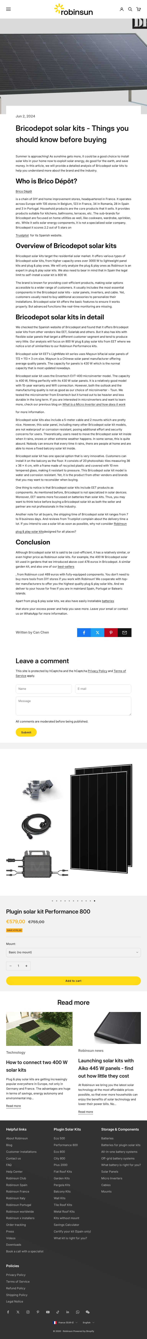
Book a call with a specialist (24, 1251)
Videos (11, 1238)
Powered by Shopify (83, 1331)
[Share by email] (124, 632)
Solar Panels (109, 1171)
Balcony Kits (62, 1191)
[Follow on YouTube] (48, 1312)
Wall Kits (59, 1198)
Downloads (13, 1244)
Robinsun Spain (16, 1185)
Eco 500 (59, 1138)
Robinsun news (91, 1051)
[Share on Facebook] (84, 632)
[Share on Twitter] (97, 632)
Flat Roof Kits (63, 1171)
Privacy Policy (97, 671)
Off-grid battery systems (118, 1158)
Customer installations (21, 1152)
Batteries (107, 1138)
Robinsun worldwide (20, 1211)
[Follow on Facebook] (8, 1312)
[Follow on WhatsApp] (78, 1312)
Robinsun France (17, 1191)
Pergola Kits (62, 1185)
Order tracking (16, 1225)
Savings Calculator (66, 1225)
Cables (106, 1185)
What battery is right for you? (121, 1165)
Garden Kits (62, 1178)
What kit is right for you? (70, 1238)
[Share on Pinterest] (111, 632)
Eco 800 (59, 1152)
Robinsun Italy (15, 1198)
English (87, 1322)
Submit (26, 732)
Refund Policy (15, 1288)
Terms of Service (18, 1281)
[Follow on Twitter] (18, 1312)
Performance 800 (66, 1145)
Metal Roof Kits (64, 1211)
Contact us (13, 1158)
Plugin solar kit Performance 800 (48, 911)
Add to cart (73, 980)
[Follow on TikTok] (58, 1312)
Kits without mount (66, 1218)
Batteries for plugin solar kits (120, 1145)
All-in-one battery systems (119, 1152)
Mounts (106, 1191)
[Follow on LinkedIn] (68, 1312)
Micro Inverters (111, 1178)
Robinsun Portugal (18, 1205)
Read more (13, 1106)
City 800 (59, 1158)
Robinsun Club (16, 1178)
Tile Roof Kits (63, 1205)
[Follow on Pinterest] (38, 1312)
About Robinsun (17, 1138)
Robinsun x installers (20, 1218)
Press (10, 1231)
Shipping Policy (16, 1295)
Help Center (14, 1171)
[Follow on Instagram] (28, 1312)
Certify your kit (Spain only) (72, 1231)
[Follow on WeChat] (88, 1312)
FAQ (8, 1165)
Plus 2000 (60, 1165)
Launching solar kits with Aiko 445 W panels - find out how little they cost (106, 1068)
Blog (9, 1145)
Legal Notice (14, 1301)
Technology (15, 1052)
